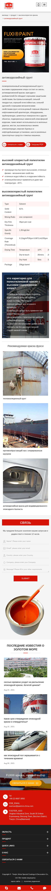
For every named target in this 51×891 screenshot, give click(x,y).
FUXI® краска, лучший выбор (25, 775)
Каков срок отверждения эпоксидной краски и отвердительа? (22, 720)
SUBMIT (25, 578)
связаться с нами (15, 145)
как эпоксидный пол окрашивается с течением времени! (22, 757)
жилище (5, 15)
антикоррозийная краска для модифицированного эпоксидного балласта (25, 507)
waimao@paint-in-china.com (21, 804)
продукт (13, 15)
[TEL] (32, 888)
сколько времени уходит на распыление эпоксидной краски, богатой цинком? (24, 683)
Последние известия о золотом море (25, 647)
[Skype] (6, 888)
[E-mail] (19, 888)
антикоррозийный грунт (13, 18)
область (7, 832)
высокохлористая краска (28, 15)
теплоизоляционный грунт (14, 399)
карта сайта (15, 881)
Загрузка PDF (37, 145)
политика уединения (32, 881)
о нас (5, 853)
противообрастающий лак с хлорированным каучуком (22, 452)
